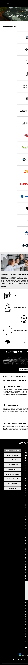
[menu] (25, 2)
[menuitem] (15, 641)
